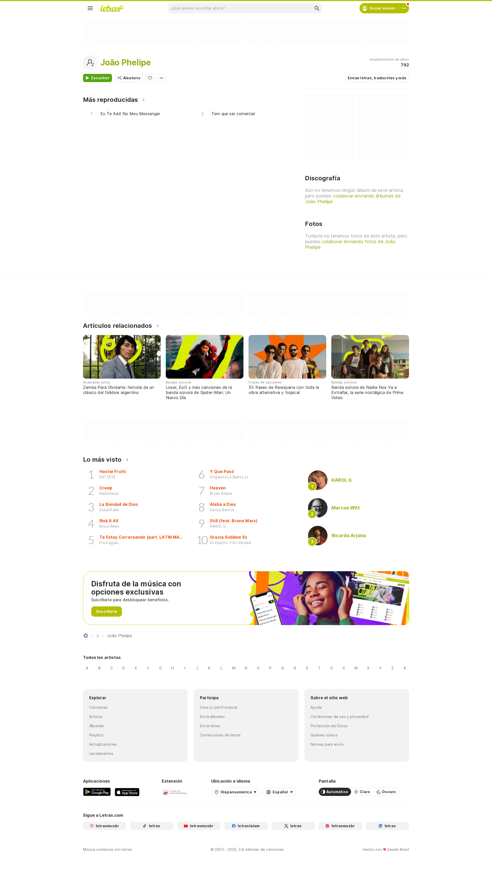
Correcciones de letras (220, 735)
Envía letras (210, 726)
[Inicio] (85, 635)
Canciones (98, 707)
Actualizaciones (103, 744)
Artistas (96, 716)
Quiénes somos (324, 735)
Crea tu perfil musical (218, 707)
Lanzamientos (101, 753)
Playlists (96, 735)
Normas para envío (327, 744)
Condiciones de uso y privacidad (339, 716)
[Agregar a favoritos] (150, 78)
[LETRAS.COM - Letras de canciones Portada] (112, 8)
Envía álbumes (212, 716)
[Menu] (90, 8)
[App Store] (127, 792)
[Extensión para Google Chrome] (175, 792)
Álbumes (96, 726)
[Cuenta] (404, 8)
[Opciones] (161, 78)
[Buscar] (317, 8)
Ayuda (316, 707)
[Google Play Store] (97, 792)
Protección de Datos (329, 726)
